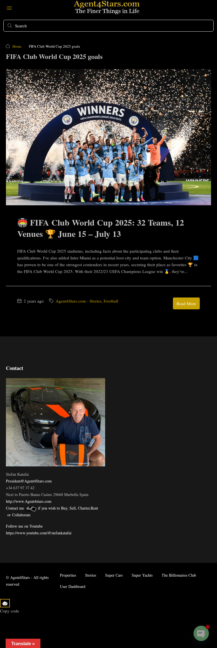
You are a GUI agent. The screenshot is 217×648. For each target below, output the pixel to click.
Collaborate (21, 514)
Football (111, 301)
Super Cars (114, 575)
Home (16, 46)
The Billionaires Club (179, 575)
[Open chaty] (201, 633)
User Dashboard (72, 586)
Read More (186, 303)
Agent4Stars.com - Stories (78, 301)
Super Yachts (142, 575)
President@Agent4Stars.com (29, 481)
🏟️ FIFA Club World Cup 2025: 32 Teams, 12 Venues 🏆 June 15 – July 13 (100, 228)
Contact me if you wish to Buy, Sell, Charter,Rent (52, 508)
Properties (68, 575)
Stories (90, 575)
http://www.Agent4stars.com (28, 501)
